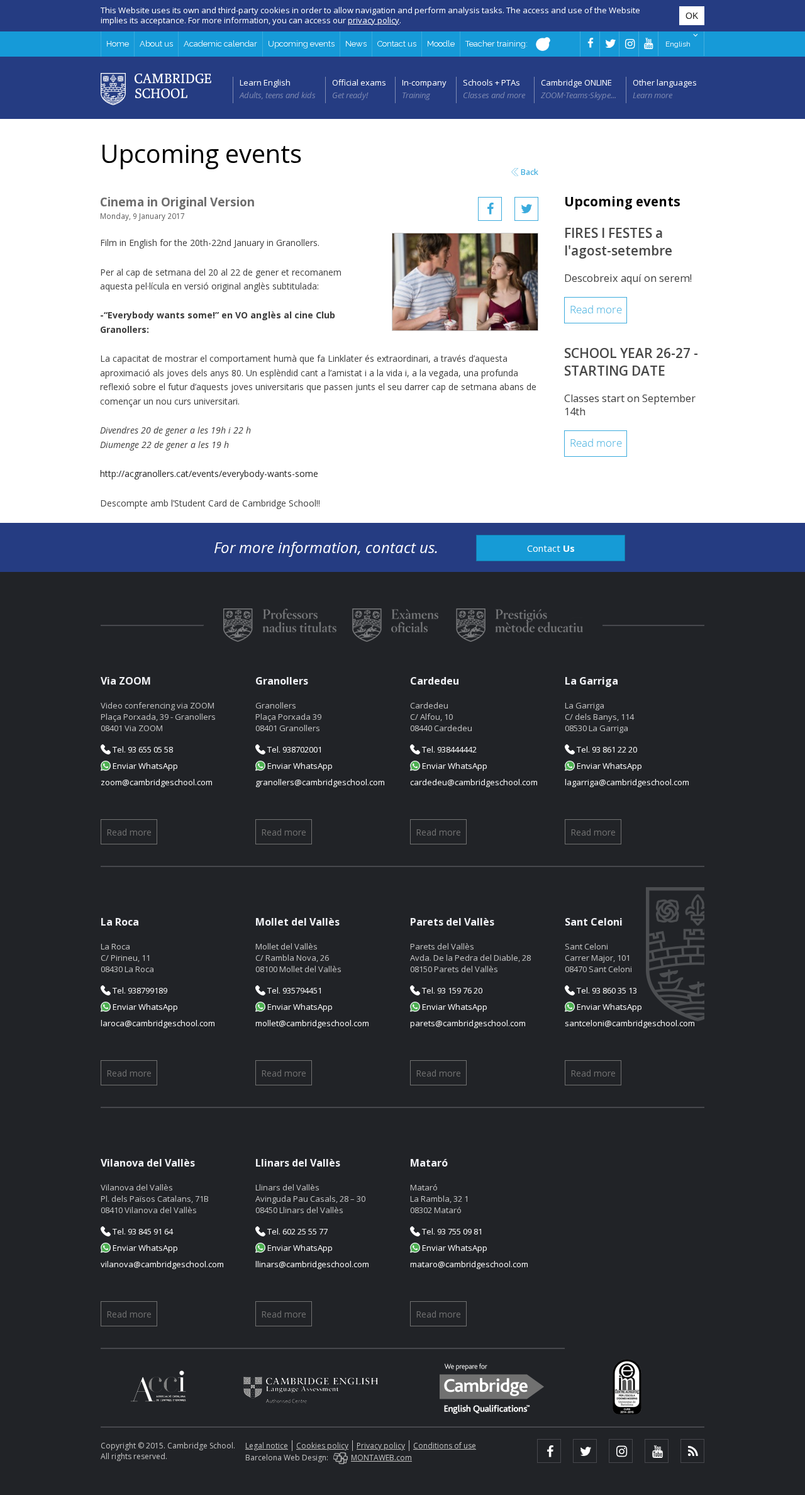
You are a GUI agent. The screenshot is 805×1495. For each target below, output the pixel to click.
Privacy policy (381, 1445)
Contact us (396, 43)
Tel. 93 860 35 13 (606, 990)
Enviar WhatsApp (144, 765)
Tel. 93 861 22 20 (606, 749)
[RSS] (692, 1451)
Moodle (441, 43)
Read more (596, 309)
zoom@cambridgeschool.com (157, 782)
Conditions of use (444, 1445)
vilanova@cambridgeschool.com (162, 1264)
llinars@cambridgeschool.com (312, 1264)
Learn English (265, 82)
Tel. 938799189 (139, 990)
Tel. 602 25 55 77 (296, 1231)
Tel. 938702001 (293, 749)
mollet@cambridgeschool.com (312, 1023)
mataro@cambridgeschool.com (469, 1264)
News (356, 43)
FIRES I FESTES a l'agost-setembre (618, 241)
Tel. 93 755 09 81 (451, 1231)
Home (117, 43)
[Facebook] (490, 209)
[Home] (156, 88)
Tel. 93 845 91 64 (142, 1231)
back (529, 172)
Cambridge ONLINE (576, 82)
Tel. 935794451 (293, 990)
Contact (551, 548)
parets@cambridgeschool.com (468, 1023)
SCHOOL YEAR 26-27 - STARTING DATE (631, 361)
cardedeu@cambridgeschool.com (474, 782)
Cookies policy (322, 1445)
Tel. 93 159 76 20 (451, 990)
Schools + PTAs (491, 82)
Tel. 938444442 (448, 749)
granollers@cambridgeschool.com (320, 782)
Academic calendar (220, 43)
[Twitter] (526, 209)
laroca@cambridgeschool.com (158, 1023)
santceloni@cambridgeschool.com (630, 1023)
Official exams (359, 82)
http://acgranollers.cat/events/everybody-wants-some (209, 473)
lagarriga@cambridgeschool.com (627, 782)
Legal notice (266, 1445)
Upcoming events (301, 43)
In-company (424, 82)
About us (156, 43)
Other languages (665, 82)
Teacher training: (497, 43)
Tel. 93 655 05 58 (142, 749)
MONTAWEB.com (381, 1457)
